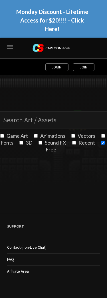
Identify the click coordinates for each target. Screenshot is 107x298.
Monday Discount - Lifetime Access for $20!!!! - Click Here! (52, 20)
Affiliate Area (18, 271)
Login (57, 67)
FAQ (10, 259)
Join (84, 67)
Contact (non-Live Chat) (27, 247)
